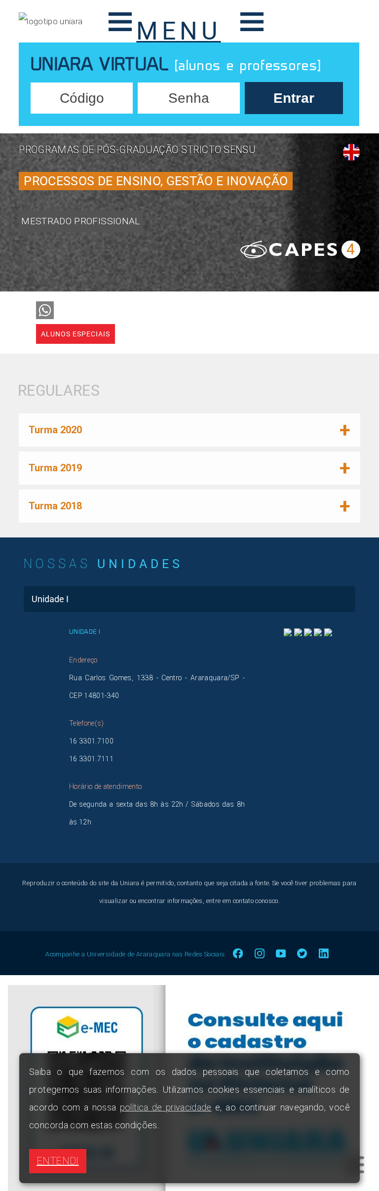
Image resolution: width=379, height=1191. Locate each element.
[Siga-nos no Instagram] (298, 633)
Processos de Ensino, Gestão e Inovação (156, 181)
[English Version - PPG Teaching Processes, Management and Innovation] (351, 152)
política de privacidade (166, 1107)
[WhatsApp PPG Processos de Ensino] (45, 310)
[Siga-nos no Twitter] (318, 633)
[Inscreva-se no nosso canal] (308, 633)
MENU (178, 27)
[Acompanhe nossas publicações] (328, 633)
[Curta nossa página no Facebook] (288, 633)
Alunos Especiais (75, 334)
